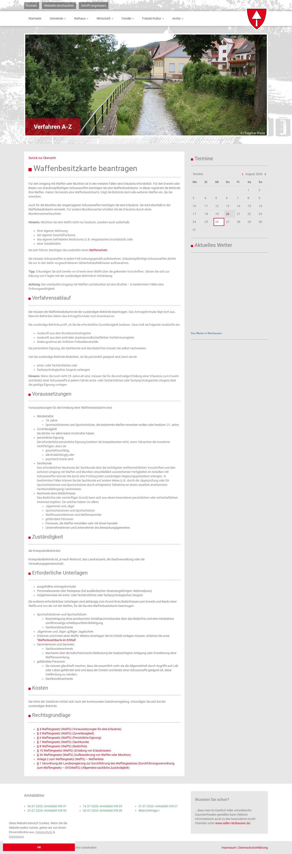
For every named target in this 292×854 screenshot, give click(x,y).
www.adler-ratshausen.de (232, 823)
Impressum (16, 836)
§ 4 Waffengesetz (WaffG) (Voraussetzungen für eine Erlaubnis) (79, 729)
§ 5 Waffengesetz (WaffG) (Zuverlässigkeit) (65, 733)
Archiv (176, 18)
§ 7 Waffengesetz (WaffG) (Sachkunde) (63, 742)
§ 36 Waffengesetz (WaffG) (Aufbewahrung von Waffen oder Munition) (84, 754)
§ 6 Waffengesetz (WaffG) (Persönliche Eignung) (69, 737)
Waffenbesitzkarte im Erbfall (56, 640)
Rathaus (80, 18)
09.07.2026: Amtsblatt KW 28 (102, 810)
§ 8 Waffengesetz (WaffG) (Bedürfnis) (62, 746)
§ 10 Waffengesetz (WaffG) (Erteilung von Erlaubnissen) (74, 750)
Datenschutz (44, 832)
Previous (40, 85)
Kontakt (31, 5)
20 (227, 214)
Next (252, 85)
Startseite (34, 18)
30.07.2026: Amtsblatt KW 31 (46, 806)
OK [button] (39, 847)
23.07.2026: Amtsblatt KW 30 (46, 810)
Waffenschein (98, 250)
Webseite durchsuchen (59, 5)
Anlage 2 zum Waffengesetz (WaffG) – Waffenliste (70, 759)
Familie (126, 18)
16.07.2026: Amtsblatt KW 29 (102, 806)
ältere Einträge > (149, 810)
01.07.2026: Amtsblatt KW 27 (158, 806)
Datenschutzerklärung (253, 847)
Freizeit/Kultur (151, 18)
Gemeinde (56, 18)
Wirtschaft (104, 18)
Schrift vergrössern (93, 5)
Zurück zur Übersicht (42, 158)
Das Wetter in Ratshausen (206, 333)
